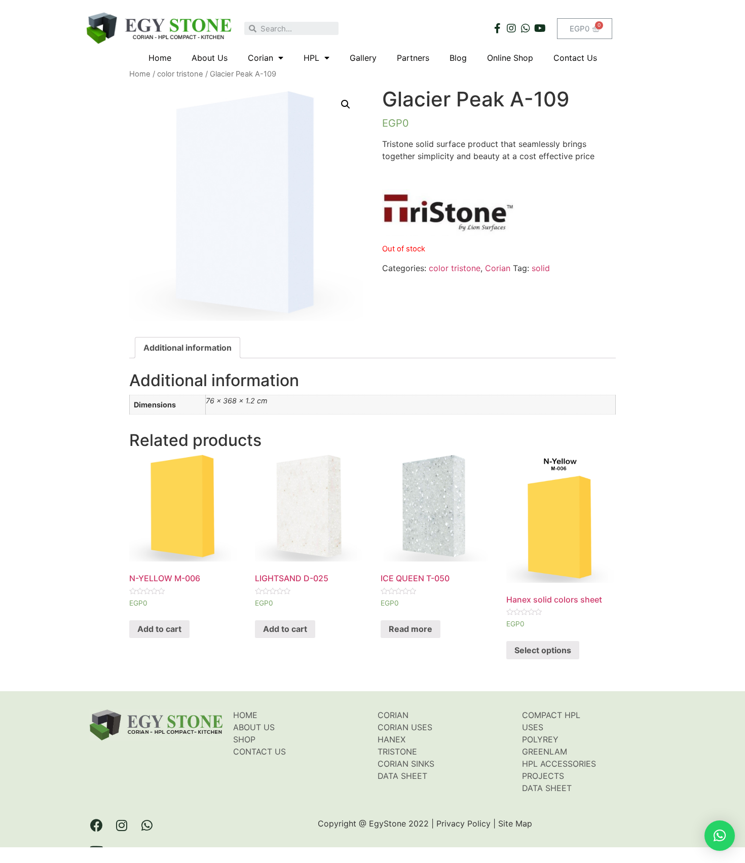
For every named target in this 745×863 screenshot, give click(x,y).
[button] (719, 835)
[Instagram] (511, 28)
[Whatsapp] (525, 28)
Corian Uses (405, 727)
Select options (542, 650)
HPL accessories (559, 764)
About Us (210, 58)
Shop (244, 739)
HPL (311, 58)
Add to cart (159, 629)
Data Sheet (402, 776)
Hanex (391, 739)
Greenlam (544, 751)
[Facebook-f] (497, 28)
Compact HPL (551, 715)
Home (159, 58)
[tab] (187, 347)
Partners (413, 58)
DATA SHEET (547, 788)
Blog (458, 58)
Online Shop (510, 58)
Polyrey (540, 739)
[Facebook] (96, 825)
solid (541, 268)
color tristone (180, 74)
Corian (260, 58)
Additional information (187, 348)
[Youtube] (540, 28)
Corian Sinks (406, 764)
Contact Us (575, 58)
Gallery (363, 58)
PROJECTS (543, 776)
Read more (410, 629)
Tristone (397, 751)
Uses (532, 727)
